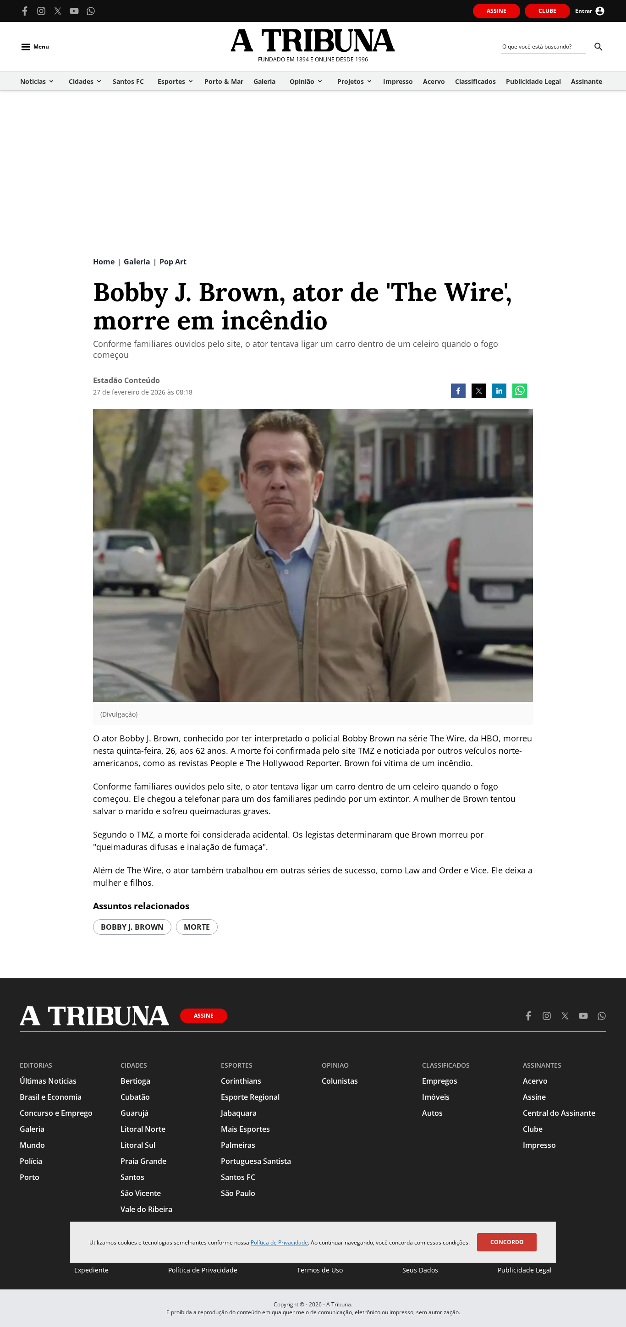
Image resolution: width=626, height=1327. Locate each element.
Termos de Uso (320, 1270)
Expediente (91, 1270)
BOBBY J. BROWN (132, 927)
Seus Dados (420, 1270)
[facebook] (458, 392)
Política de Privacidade (279, 1242)
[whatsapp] (519, 392)
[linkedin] (499, 392)
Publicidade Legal (525, 1270)
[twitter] (479, 392)
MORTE (197, 927)
